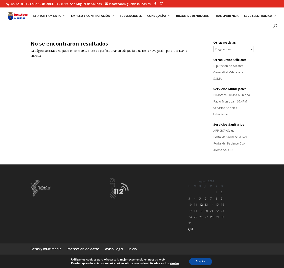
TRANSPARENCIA (226, 16)
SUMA (217, 78)
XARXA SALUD (223, 150)
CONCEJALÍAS (157, 16)
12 (201, 204)
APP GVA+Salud (224, 130)
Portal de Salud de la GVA (230, 137)
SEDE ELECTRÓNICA (258, 16)
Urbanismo (220, 114)
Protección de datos (83, 249)
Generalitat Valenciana (228, 72)
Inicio (132, 249)
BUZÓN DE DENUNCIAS (192, 16)
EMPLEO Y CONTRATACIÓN (90, 16)
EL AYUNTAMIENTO (47, 16)
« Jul (190, 229)
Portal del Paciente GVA (229, 143)
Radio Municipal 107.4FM (230, 101)
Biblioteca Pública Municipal (232, 95)
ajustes (174, 263)
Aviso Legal (114, 249)
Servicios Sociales (225, 108)
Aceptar (200, 261)
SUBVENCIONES (131, 16)
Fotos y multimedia (46, 249)
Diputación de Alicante (228, 66)
